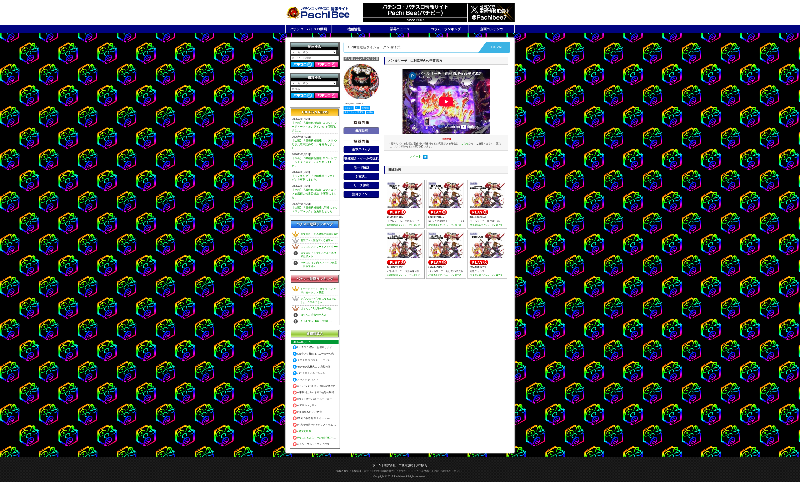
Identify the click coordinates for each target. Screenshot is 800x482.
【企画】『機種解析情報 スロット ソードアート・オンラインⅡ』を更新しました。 (314, 126)
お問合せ (422, 465)
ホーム (376, 465)
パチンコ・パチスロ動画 (308, 29)
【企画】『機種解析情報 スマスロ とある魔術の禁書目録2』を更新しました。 (314, 193)
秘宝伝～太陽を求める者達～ (317, 240)
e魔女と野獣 (304, 431)
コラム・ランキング (446, 29)
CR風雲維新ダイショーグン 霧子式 (403, 225)
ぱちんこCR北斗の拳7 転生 (316, 308)
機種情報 (354, 29)
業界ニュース (400, 29)
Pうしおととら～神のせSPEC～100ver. (319, 437)
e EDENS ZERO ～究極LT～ (316, 321)
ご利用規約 (406, 465)
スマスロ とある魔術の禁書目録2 (319, 234)
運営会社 (390, 465)
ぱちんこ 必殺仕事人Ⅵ (313, 314)
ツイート (415, 156)
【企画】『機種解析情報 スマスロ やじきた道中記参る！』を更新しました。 (314, 144)
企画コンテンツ (491, 29)
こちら (465, 143)
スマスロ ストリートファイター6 (319, 246)
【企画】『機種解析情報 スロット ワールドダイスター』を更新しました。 (314, 162)
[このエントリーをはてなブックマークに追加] (425, 158)
